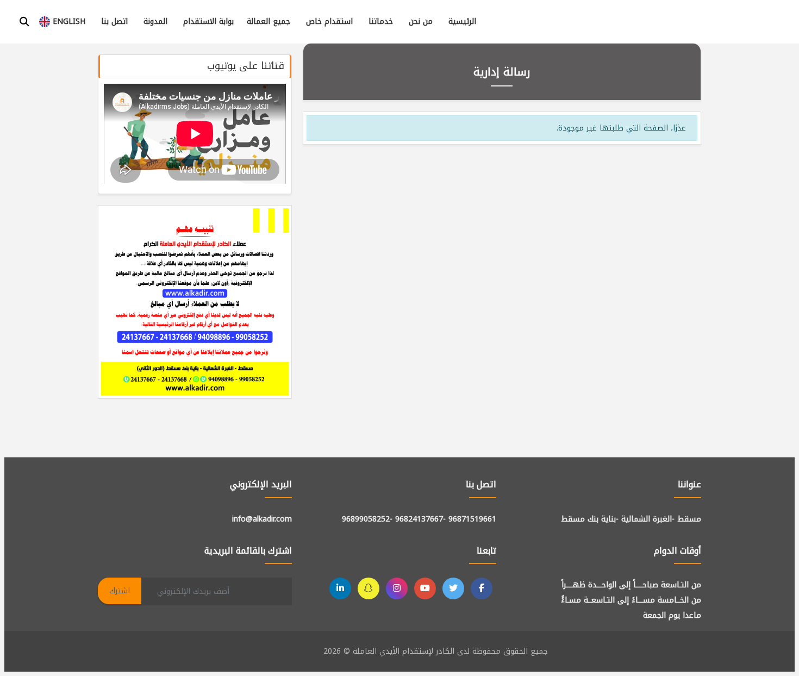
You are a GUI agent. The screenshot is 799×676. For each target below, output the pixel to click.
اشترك (119, 591)
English (67, 21)
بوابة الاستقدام (208, 21)
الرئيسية (462, 21)
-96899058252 (367, 519)
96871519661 (472, 519)
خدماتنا (381, 21)
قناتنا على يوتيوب (245, 66)
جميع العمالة (268, 21)
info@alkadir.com (262, 519)
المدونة (155, 21)
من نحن (421, 21)
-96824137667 (420, 519)
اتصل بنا (114, 21)
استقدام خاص (329, 21)
